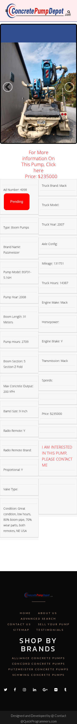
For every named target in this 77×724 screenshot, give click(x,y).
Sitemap (21, 629)
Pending (16, 201)
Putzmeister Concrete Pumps (38, 669)
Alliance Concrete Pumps (38, 658)
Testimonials (50, 629)
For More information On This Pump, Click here (38, 161)
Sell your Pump (54, 624)
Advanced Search (38, 618)
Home (25, 613)
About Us (47, 613)
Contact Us (19, 624)
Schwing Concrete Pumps (38, 674)
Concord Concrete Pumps (38, 663)
